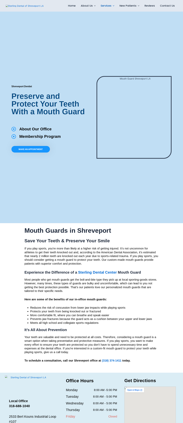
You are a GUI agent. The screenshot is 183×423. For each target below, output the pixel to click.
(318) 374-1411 (111, 360)
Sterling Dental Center (97, 272)
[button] (94, 5)
